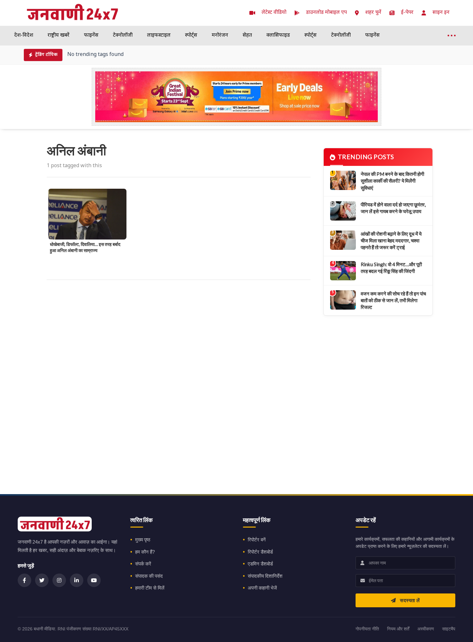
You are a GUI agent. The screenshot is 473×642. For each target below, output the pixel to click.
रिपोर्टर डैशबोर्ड (260, 552)
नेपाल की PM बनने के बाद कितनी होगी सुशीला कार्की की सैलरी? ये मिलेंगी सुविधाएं (392, 181)
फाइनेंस (91, 35)
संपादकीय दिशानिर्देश (265, 576)
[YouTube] (94, 580)
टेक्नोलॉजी (123, 35)
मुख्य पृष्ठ (142, 539)
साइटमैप (448, 628)
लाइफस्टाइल (159, 35)
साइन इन (441, 12)
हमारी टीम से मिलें (149, 588)
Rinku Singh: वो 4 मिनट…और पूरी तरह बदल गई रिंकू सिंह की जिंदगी (391, 267)
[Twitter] (42, 580)
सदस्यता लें (409, 600)
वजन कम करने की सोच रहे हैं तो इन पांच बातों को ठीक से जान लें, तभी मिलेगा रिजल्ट (393, 300)
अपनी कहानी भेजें (262, 588)
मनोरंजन (220, 35)
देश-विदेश (23, 35)
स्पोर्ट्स (191, 35)
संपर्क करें (143, 563)
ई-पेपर (407, 12)
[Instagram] (59, 580)
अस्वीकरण (425, 628)
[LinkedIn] (76, 580)
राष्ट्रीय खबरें (59, 35)
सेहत (247, 35)
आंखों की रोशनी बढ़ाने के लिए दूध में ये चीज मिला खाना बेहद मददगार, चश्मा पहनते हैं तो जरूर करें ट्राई (391, 240)
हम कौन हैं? (145, 552)
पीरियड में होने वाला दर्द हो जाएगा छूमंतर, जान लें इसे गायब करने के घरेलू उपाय (393, 208)
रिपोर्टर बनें (257, 539)
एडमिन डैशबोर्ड (260, 563)
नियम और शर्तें (398, 628)
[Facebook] (24, 580)
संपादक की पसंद (149, 576)
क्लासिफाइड (278, 35)
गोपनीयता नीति (367, 628)
